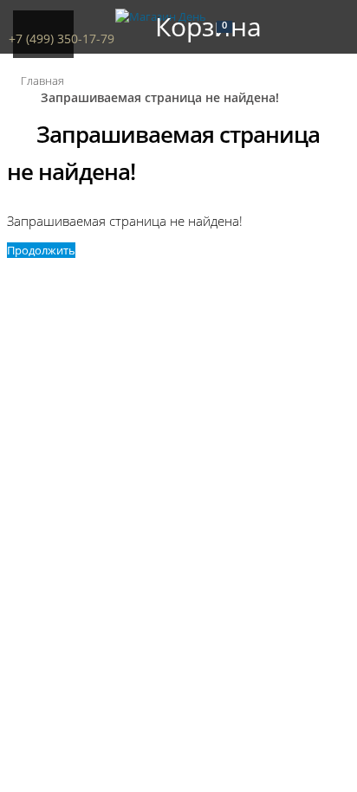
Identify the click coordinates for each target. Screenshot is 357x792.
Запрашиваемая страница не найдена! (160, 97)
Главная (42, 80)
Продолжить (41, 250)
